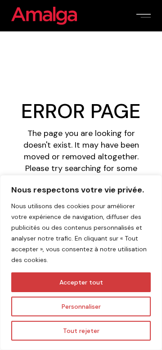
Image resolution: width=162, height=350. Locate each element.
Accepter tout (81, 282)
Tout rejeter (81, 331)
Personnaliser (81, 306)
